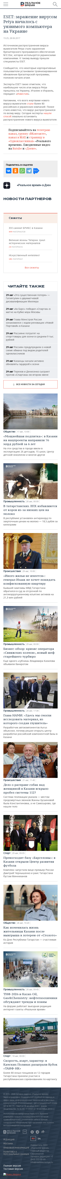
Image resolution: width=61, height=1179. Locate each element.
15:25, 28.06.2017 (11, 38)
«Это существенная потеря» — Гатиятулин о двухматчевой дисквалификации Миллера (28, 298)
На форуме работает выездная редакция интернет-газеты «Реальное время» (30, 1001)
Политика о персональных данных (16, 1153)
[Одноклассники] (15, 170)
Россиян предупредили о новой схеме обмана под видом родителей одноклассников (28, 350)
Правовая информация (16, 1148)
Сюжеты (15, 218)
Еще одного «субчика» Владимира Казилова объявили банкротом (29, 656)
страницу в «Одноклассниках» (26, 139)
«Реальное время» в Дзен (34, 185)
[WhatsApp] (22, 170)
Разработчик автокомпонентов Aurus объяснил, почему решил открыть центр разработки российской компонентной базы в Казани (30, 726)
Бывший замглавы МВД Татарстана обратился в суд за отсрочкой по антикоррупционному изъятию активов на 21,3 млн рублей (29, 586)
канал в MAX (17, 137)
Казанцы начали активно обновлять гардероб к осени (25, 362)
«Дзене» (30, 148)
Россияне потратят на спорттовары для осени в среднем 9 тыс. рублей (30, 336)
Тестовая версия (13, 1168)
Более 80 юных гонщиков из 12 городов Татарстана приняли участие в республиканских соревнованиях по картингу (30, 1070)
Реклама (8, 1143)
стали (30, 103)
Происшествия (12, 571)
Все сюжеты (32, 267)
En (39, 1138)
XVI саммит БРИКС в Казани (26, 229)
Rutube (17, 148)
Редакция (8, 1139)
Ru (33, 1138)
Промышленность (14, 501)
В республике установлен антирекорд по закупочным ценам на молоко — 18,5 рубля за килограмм (30, 515)
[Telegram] (29, 170)
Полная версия (12, 1165)
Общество (9, 431)
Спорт (7, 853)
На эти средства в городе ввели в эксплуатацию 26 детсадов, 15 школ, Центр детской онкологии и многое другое (30, 445)
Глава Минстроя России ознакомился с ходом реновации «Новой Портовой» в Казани (29, 322)
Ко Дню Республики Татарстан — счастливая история (30, 935)
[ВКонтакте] (8, 170)
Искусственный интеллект (24, 257)
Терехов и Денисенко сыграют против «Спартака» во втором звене (28, 373)
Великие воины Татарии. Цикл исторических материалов (27, 243)
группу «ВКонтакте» (32, 133)
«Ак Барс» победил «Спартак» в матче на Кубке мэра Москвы (28, 310)
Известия (22, 93)
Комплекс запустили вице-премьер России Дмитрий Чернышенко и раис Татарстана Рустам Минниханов (29, 867)
